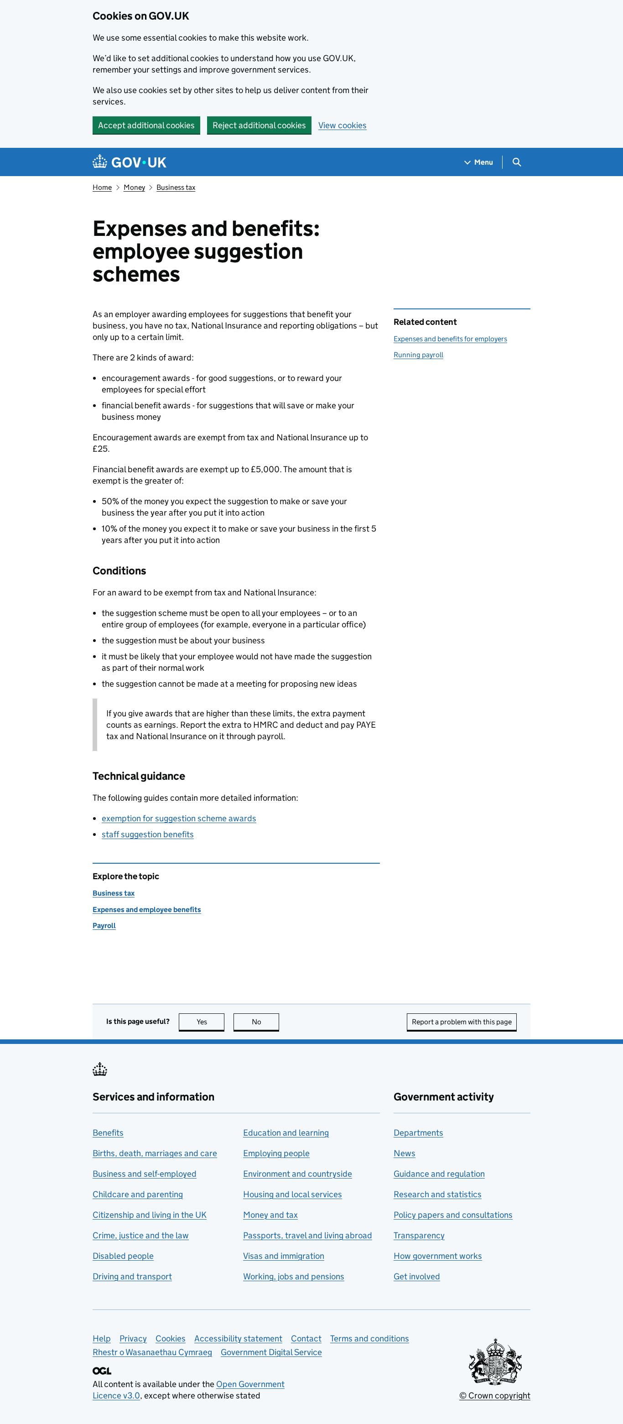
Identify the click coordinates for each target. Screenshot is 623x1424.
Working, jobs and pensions (293, 1276)
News (404, 1153)
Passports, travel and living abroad (307, 1235)
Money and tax (270, 1215)
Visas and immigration (283, 1256)
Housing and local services (292, 1194)
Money (134, 187)
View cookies (342, 125)
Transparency (419, 1235)
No (265, 1021)
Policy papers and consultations (453, 1215)
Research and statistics (438, 1194)
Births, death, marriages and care (155, 1153)
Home (102, 187)
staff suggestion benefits (148, 834)
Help (102, 1338)
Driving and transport (132, 1276)
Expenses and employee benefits (147, 909)
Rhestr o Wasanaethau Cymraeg (152, 1352)
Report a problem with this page (462, 1021)
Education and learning (286, 1132)
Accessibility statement (238, 1338)
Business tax (175, 187)
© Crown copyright (494, 1395)
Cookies (171, 1338)
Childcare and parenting (138, 1194)
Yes (210, 1021)
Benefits (108, 1132)
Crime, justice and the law (141, 1235)
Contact (306, 1338)
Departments (418, 1132)
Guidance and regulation (439, 1173)
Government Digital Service (271, 1352)
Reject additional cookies (259, 125)
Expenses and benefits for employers (450, 338)
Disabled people (123, 1256)
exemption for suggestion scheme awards (179, 818)
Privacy (133, 1338)
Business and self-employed (145, 1173)
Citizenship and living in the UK (150, 1215)
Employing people (276, 1153)
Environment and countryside (297, 1173)
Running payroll (418, 354)
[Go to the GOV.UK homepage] (129, 162)
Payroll (104, 925)
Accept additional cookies (146, 125)
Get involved (417, 1276)
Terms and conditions (369, 1338)
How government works (438, 1256)
